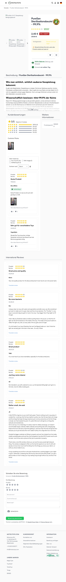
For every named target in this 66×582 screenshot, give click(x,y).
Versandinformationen (29, 540)
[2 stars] (10, 484)
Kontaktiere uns (27, 537)
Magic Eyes (10, 560)
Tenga (8, 570)
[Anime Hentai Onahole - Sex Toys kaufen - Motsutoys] (14, 3)
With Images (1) (28, 160)
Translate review (13, 285)
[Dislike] (15, 211)
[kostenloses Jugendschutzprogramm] (53, 555)
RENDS (9, 573)
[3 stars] (12, 484)
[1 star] (7, 484)
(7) (41, 29)
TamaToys (9, 567)
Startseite (6, 8)
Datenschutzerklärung (53, 550)
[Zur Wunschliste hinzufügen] (50, 55)
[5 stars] (17, 484)
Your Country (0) (16, 160)
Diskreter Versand (51, 547)
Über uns (49, 543)
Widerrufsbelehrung (52, 553)
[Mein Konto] (55, 3)
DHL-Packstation (28, 547)
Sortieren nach (13, 166)
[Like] (11, 211)
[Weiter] (27, 43)
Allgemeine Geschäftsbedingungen (32, 543)
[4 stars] (15, 484)
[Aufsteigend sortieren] (30, 166)
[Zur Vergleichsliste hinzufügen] (56, 55)
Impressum (50, 537)
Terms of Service (45, 522)
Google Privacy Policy (33, 522)
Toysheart (9, 564)
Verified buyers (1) (16, 162)
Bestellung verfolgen (52, 540)
